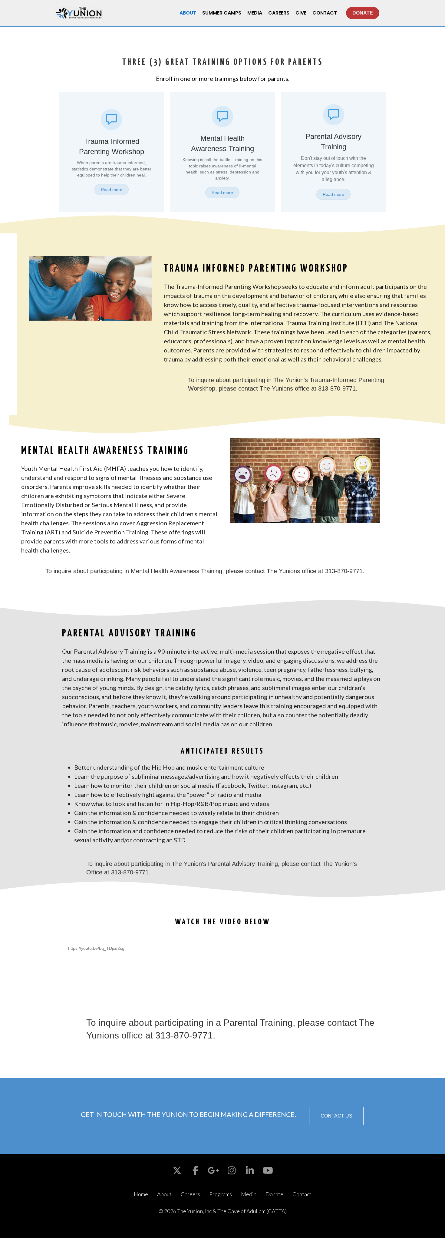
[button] (336, 1116)
